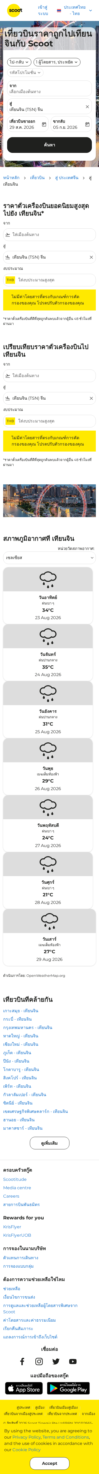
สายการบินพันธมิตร (21, 1204)
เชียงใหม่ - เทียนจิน (20, 1044)
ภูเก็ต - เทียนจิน (17, 1052)
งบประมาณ (13, 268)
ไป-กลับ (17, 62)
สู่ (11, 103)
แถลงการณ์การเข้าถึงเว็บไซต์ (30, 1336)
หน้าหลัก (11, 177)
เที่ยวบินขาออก (22, 121)
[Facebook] (22, 1361)
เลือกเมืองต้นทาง (25, 91)
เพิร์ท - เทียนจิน (17, 1086)
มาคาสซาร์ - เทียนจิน (23, 1128)
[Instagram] (39, 1361)
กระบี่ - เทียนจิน (17, 1019)
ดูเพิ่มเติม (49, 1143)
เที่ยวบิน (37, 177)
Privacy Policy (26, 1437)
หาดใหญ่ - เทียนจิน (20, 1035)
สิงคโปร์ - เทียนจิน (20, 1077)
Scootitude (15, 1179)
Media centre (17, 1187)
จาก (13, 85)
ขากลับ (59, 121)
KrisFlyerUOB (17, 1235)
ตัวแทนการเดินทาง (20, 1257)
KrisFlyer (12, 1226)
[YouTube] (73, 1361)
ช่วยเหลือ (11, 1288)
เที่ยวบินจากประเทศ (62, 1414)
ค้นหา (49, 144)
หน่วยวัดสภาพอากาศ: (76, 548)
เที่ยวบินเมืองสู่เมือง (63, 1407)
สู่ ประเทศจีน (66, 177)
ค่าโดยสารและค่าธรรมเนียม (29, 1320)
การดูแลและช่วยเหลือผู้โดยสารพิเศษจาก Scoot (40, 1308)
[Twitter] (56, 1361)
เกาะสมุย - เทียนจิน (20, 1010)
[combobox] (52, 235)
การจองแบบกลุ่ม (18, 1266)
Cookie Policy (26, 1449)
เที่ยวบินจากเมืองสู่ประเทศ (23, 1414)
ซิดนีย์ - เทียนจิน (17, 1103)
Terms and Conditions (66, 1437)
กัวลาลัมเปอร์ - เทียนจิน (24, 1094)
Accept (49, 1463)
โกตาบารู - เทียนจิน (21, 1069)
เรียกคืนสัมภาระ (18, 1328)
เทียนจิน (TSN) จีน (26, 109)
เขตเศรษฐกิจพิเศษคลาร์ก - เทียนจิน (35, 1111)
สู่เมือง (39, 1407)
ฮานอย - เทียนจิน (19, 1119)
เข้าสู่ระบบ (43, 10)
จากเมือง (88, 1414)
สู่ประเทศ (23, 1407)
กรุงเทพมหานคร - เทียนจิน (27, 1027)
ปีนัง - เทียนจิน (16, 1061)
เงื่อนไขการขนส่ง (19, 1297)
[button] (57, 62)
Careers (11, 1196)
